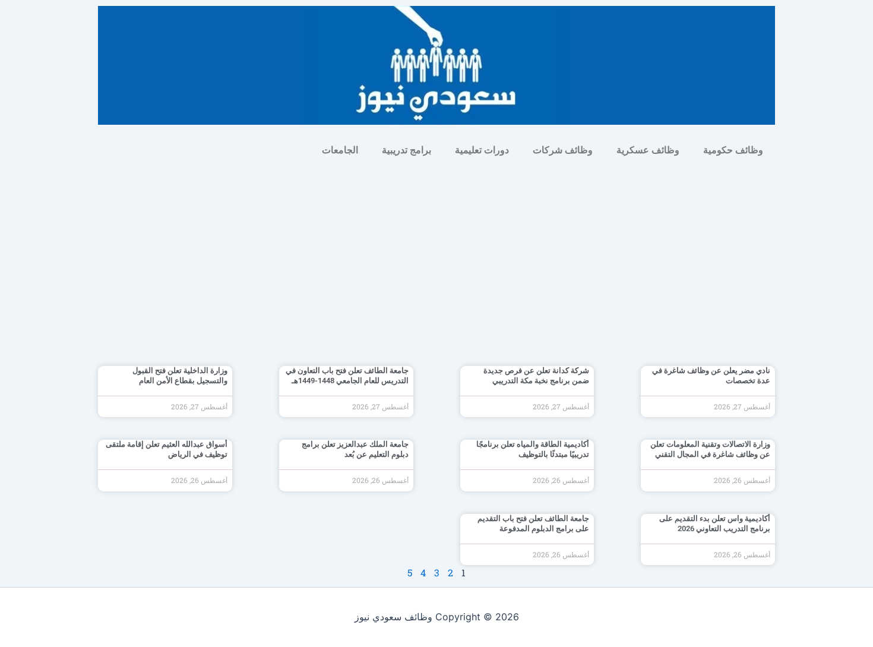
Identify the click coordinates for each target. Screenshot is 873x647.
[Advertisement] (436, 253)
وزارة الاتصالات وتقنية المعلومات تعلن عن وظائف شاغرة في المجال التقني (710, 449)
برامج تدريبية (406, 150)
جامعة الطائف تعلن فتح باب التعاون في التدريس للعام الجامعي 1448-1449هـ (347, 375)
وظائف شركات (563, 150)
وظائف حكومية (733, 150)
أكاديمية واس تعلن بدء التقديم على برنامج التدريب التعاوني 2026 (714, 523)
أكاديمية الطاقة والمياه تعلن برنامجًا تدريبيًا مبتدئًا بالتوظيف (532, 449)
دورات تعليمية (482, 150)
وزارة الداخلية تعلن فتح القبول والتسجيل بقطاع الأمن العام (179, 375)
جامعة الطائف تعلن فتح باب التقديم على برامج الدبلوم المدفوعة (533, 523)
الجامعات (340, 150)
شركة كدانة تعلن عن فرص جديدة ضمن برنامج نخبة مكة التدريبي (536, 375)
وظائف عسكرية (647, 150)
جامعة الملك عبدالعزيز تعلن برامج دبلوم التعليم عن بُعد (355, 449)
